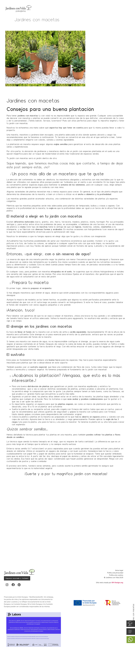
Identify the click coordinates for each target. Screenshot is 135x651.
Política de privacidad (115, 573)
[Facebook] (13, 585)
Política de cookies (116, 575)
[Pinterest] (19, 585)
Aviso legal (119, 570)
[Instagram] (7, 585)
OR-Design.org (117, 582)
